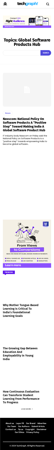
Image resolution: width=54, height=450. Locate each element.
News (8, 113)
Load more (26, 409)
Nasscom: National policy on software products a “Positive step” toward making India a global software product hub (24, 124)
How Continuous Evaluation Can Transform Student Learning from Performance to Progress (21, 397)
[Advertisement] (27, 181)
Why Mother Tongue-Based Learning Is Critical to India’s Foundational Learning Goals (20, 310)
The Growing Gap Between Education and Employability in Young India (20, 354)
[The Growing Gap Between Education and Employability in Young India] (27, 335)
